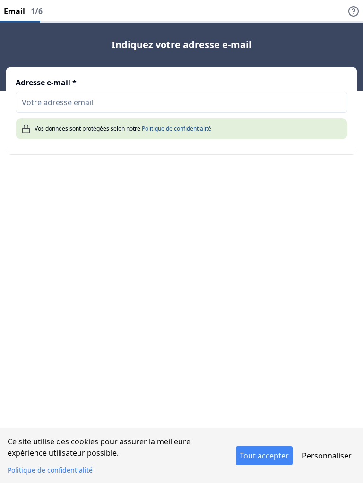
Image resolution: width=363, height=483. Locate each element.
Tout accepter (264, 455)
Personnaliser (327, 455)
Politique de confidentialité (176, 129)
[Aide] (353, 11)
